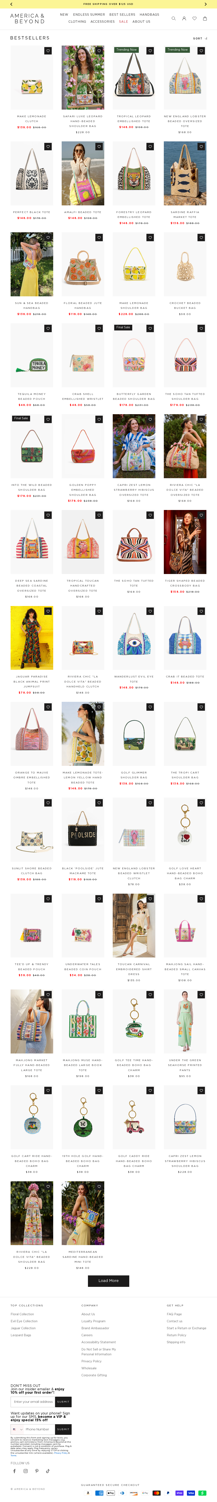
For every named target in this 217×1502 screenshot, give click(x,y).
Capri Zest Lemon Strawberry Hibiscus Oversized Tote (134, 490)
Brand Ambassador (95, 1328)
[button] (174, 18)
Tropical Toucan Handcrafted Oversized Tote (83, 586)
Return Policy (176, 1335)
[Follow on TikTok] (47, 1471)
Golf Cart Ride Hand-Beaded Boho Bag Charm (32, 1161)
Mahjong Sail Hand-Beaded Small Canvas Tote (185, 969)
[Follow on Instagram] (25, 1471)
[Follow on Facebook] (14, 1471)
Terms (13, 1455)
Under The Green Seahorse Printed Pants (185, 1065)
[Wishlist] (194, 18)
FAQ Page (174, 1314)
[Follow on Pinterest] (36, 1471)
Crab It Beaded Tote (185, 677)
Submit (63, 1402)
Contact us (174, 1321)
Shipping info (176, 1342)
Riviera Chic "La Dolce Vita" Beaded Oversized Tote (185, 490)
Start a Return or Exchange (186, 1328)
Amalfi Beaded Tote (83, 212)
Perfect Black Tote (32, 212)
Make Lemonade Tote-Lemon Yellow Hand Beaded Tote (83, 778)
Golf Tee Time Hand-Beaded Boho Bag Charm (134, 1065)
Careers (87, 1335)
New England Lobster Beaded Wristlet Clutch (134, 873)
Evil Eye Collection (24, 1321)
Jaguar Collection (23, 1328)
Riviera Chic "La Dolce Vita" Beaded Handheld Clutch (83, 682)
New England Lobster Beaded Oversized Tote (185, 121)
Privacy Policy (91, 1361)
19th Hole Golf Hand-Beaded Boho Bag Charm (83, 1161)
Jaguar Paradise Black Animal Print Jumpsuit (32, 682)
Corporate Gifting (94, 1375)
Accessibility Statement (98, 1342)
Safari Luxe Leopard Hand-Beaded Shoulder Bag (83, 121)
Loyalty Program (93, 1321)
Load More (109, 1281)
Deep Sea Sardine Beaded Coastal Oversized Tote (31, 586)
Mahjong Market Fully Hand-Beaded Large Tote (32, 1065)
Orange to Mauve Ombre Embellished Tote (31, 778)
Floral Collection (22, 1314)
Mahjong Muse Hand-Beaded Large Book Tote (83, 1065)
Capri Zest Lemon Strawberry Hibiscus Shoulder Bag (185, 1161)
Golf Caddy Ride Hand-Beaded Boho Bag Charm (134, 1161)
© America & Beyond (28, 1489)
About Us (88, 1314)
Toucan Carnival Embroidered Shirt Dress (134, 969)
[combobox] (17, 1429)
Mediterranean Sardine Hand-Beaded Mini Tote (83, 1257)
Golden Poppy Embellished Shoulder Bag (82, 490)
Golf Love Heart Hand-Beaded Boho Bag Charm (185, 873)
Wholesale (89, 1368)
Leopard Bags (21, 1335)
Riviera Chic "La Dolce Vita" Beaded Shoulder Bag (31, 1257)
